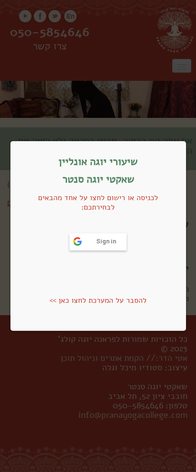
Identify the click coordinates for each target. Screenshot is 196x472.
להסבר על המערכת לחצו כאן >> (98, 300)
